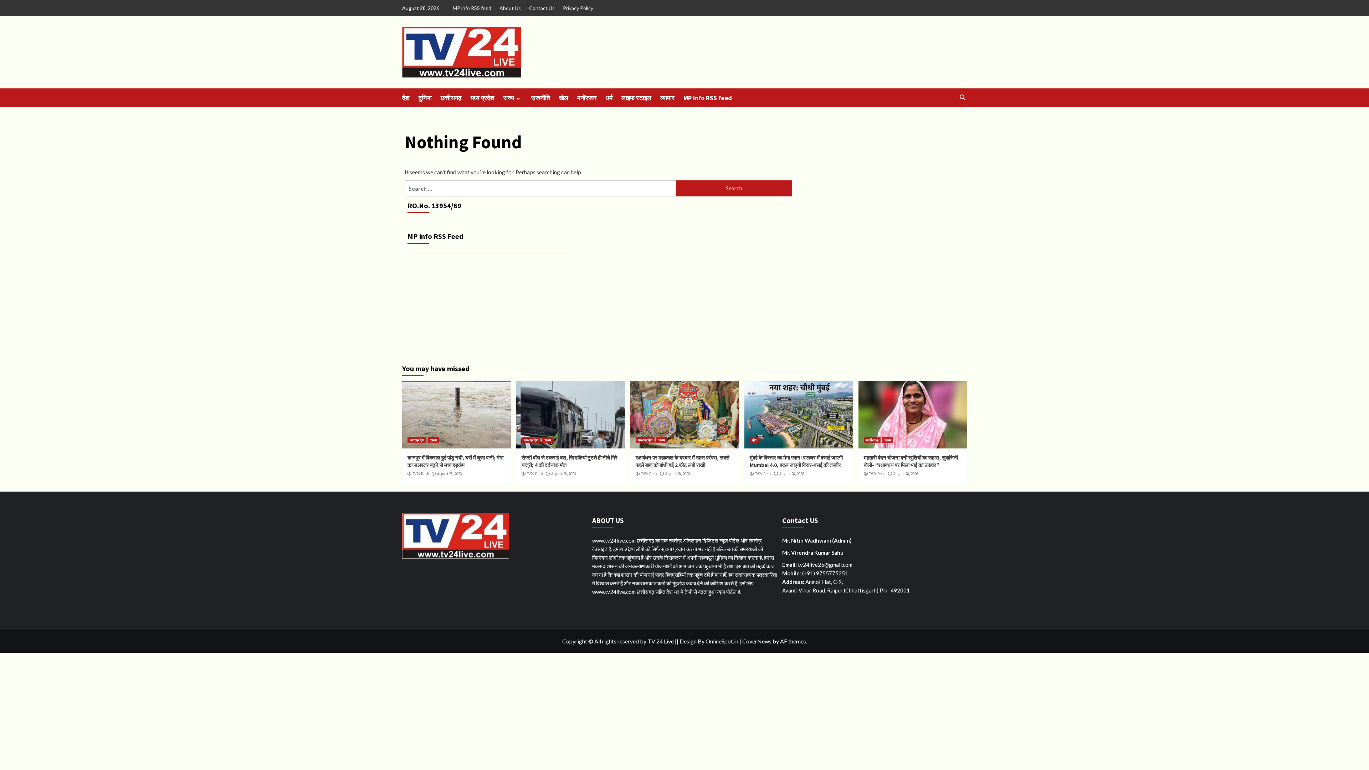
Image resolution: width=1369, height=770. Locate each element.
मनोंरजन (586, 98)
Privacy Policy (578, 8)
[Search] (962, 97)
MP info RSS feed (472, 8)
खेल (563, 98)
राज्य (508, 98)
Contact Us (542, 8)
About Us (510, 8)
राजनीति (540, 98)
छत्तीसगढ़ (451, 98)
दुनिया (425, 98)
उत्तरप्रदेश (417, 439)
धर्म (608, 98)
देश (406, 98)
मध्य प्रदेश (482, 98)
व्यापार (667, 98)
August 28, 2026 (449, 473)
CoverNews (756, 641)
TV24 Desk (421, 473)
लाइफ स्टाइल (636, 98)
